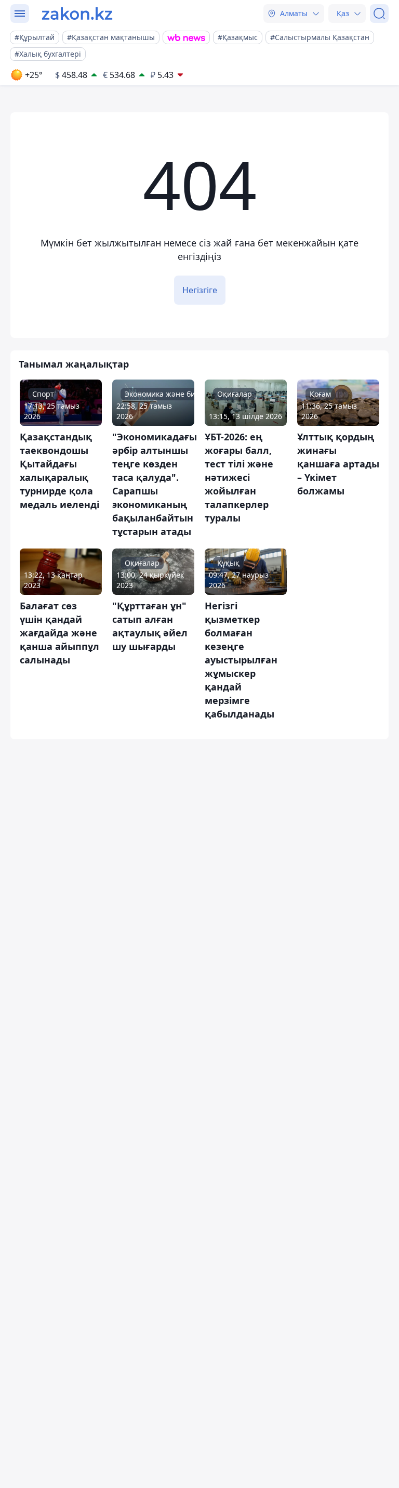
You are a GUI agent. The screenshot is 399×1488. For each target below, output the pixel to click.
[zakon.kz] (77, 13)
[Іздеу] (379, 13)
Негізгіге (199, 290)
